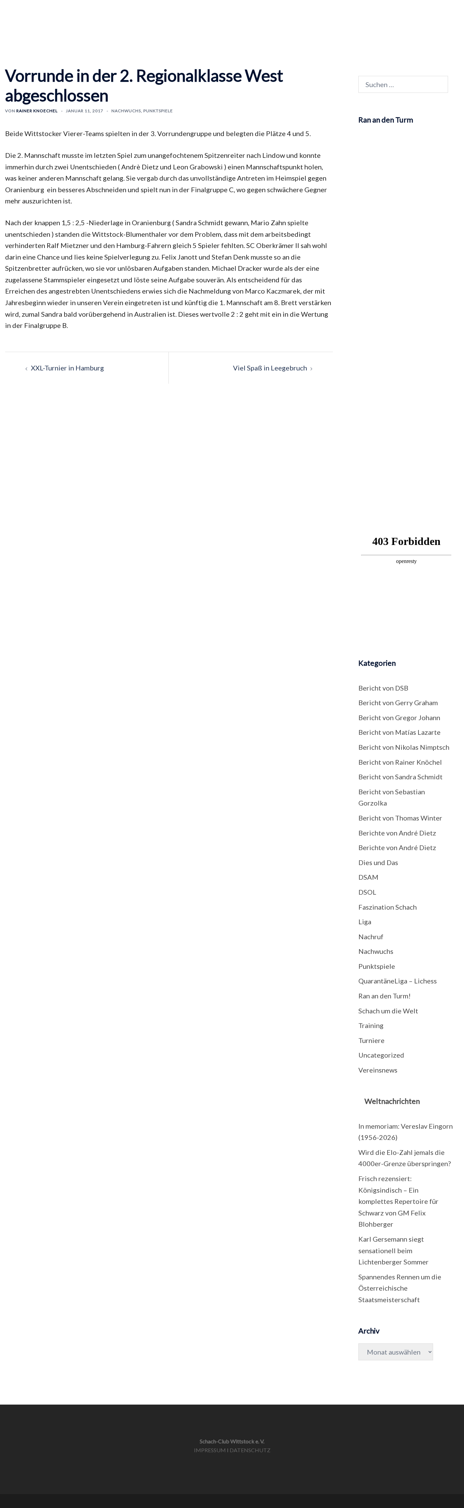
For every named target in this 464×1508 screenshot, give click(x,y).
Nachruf (370, 936)
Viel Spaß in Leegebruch (270, 368)
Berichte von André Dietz (397, 833)
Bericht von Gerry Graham (398, 702)
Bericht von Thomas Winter (400, 818)
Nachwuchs (351, 14)
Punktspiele (158, 110)
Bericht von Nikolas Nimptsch (403, 747)
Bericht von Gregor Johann (399, 717)
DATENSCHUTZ (250, 1450)
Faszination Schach (387, 907)
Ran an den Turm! (384, 996)
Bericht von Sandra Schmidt (400, 777)
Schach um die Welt (388, 1011)
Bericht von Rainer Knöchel (400, 762)
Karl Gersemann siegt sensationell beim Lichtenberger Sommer (393, 1250)
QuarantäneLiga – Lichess (397, 981)
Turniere (233, 14)
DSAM (368, 877)
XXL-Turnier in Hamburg (67, 368)
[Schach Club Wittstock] (45, 20)
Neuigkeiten (189, 14)
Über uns (308, 14)
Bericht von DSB (383, 688)
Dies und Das (378, 862)
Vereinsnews (377, 1070)
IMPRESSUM (210, 1450)
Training (270, 14)
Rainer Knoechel (37, 110)
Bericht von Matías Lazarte (399, 732)
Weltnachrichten (392, 1101)
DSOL (367, 892)
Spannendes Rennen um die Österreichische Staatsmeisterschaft (399, 1288)
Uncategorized (381, 1055)
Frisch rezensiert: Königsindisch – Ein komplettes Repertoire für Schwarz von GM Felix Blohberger (398, 1201)
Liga (364, 921)
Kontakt (393, 14)
